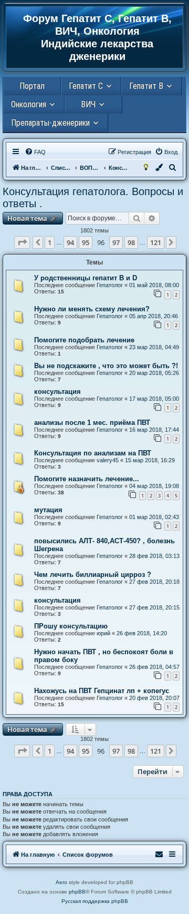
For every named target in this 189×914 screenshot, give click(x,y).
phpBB (77, 892)
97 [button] (116, 242)
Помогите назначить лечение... (86, 479)
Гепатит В (146, 86)
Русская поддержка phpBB (94, 901)
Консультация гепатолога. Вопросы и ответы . (93, 197)
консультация (57, 391)
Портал (32, 86)
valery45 (108, 460)
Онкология (28, 104)
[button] (22, 242)
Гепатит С (86, 86)
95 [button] (85, 242)
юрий (103, 633)
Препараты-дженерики (50, 123)
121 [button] (155, 242)
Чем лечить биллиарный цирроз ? (92, 574)
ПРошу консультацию (71, 626)
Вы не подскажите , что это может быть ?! (106, 366)
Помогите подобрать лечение (84, 340)
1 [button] (49, 242)
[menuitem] (35, 152)
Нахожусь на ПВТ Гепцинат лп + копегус (101, 691)
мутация (48, 510)
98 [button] (131, 242)
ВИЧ (88, 104)
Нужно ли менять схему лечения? (92, 309)
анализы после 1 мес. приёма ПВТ (92, 422)
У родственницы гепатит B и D (85, 278)
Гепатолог (110, 285)
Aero (61, 882)
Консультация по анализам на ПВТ (92, 453)
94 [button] (70, 242)
